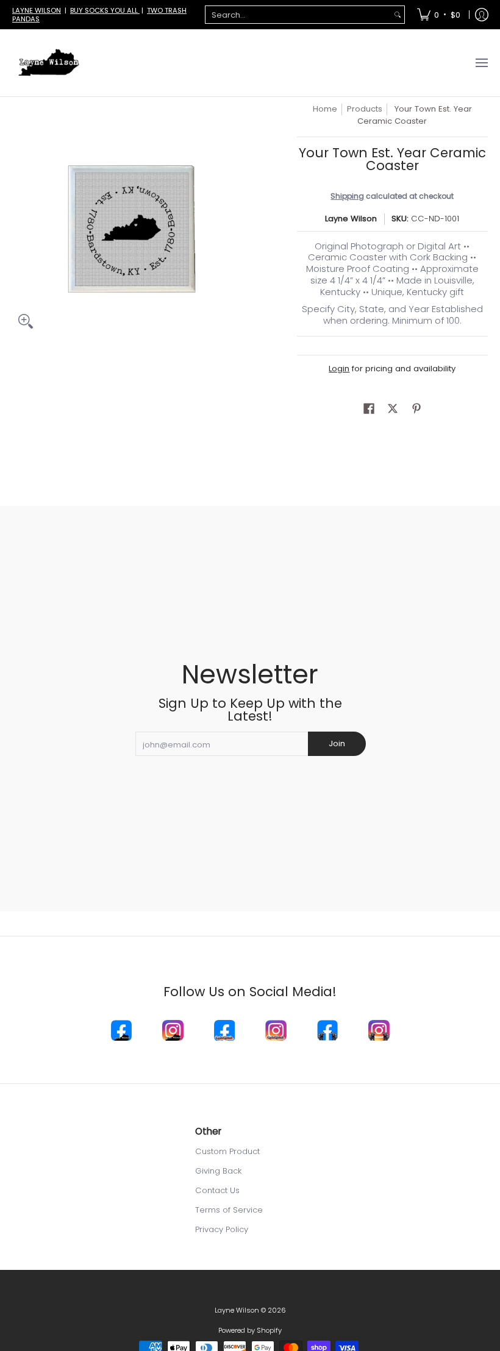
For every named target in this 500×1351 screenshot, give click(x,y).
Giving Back (218, 1171)
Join (337, 743)
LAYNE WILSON (36, 10)
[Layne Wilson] (48, 62)
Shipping (347, 196)
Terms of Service (229, 1210)
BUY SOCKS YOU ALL (105, 10)
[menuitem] (439, 14)
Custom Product (227, 1151)
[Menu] (481, 62)
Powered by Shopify (250, 1330)
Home (325, 109)
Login (339, 368)
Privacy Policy (221, 1229)
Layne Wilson (351, 218)
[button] (368, 408)
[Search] (397, 15)
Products (364, 109)
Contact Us (217, 1190)
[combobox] (298, 15)
